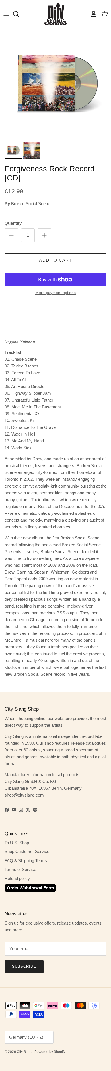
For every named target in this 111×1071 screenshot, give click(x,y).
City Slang (25, 1052)
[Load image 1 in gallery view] (55, 83)
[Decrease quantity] (11, 235)
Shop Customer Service (27, 851)
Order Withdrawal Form (30, 887)
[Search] (19, 14)
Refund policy (17, 878)
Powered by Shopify (49, 1052)
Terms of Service (20, 869)
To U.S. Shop (17, 842)
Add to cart (55, 260)
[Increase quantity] (44, 235)
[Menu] (6, 14)
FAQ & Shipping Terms (26, 860)
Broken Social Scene (30, 203)
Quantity (13, 223)
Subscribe (24, 966)
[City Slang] (55, 14)
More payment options (55, 292)
